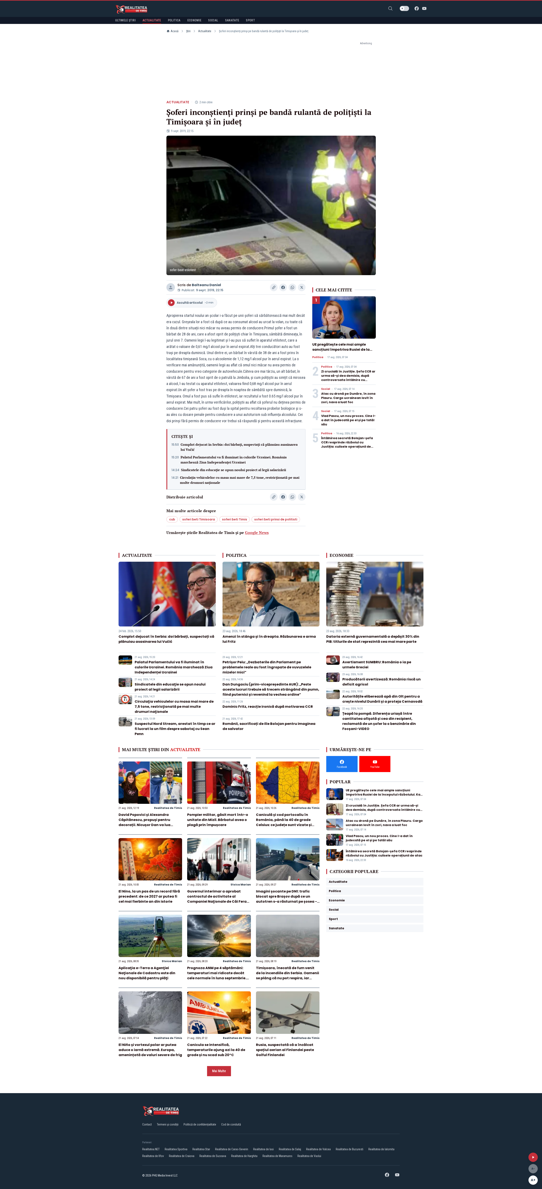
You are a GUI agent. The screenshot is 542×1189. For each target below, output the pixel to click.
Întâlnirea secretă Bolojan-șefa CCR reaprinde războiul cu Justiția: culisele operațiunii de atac (347, 444)
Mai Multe (219, 1071)
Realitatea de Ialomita (381, 1149)
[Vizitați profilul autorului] (170, 287)
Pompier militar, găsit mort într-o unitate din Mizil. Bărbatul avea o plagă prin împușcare (217, 819)
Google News (257, 532)
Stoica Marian (241, 884)
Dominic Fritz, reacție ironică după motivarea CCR (268, 706)
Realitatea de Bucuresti (349, 1149)
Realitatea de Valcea (318, 1149)
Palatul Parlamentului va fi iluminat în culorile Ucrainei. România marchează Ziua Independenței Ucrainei (234, 460)
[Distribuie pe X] (302, 287)
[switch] (404, 8)
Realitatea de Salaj (290, 1149)
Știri (188, 31)
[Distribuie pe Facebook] (283, 287)
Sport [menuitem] (250, 20)
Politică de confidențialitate (200, 1124)
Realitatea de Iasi (263, 1149)
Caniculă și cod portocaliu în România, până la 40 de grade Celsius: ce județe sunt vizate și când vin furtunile (284, 822)
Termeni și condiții (167, 1124)
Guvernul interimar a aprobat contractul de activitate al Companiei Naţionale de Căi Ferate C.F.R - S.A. (218, 899)
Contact (147, 1124)
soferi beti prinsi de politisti (275, 519)
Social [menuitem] (213, 20)
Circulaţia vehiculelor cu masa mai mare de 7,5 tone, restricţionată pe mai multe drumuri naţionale (239, 480)
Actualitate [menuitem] (151, 20)
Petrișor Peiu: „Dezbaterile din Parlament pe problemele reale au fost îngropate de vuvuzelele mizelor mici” (267, 667)
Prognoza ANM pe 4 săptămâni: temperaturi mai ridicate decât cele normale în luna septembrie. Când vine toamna (216, 976)
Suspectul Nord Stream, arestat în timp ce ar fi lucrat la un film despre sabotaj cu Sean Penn (175, 728)
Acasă (174, 31)
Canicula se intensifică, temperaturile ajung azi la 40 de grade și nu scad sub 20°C (216, 1049)
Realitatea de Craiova (181, 1156)
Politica (317, 357)
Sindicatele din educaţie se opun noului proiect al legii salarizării (233, 470)
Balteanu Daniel (206, 285)
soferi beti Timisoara (198, 519)
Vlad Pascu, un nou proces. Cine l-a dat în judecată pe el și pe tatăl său (348, 420)
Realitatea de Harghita (244, 1156)
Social (325, 389)
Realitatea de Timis (168, 808)
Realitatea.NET (151, 1149)
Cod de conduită (231, 1124)
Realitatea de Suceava (212, 1156)
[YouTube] (424, 8)
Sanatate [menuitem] (232, 20)
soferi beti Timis (234, 519)
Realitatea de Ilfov (153, 1156)
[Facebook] (416, 8)
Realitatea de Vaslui (309, 1156)
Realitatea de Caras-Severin (231, 1149)
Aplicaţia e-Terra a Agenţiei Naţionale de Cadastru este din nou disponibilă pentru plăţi (147, 973)
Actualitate (204, 31)
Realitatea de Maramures (277, 1156)
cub (172, 519)
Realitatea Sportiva (176, 1149)
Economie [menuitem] (194, 20)
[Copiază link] (274, 287)
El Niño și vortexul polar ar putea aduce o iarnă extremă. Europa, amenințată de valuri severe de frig (150, 1049)
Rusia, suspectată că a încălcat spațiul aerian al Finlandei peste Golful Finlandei (285, 1049)
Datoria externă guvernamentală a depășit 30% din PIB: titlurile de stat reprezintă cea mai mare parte (372, 639)
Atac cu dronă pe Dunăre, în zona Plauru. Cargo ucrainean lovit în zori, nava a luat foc (348, 398)
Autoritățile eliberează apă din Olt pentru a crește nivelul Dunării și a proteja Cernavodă (382, 699)
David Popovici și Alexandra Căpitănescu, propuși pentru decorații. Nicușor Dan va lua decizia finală (144, 822)
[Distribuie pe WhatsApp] (292, 287)
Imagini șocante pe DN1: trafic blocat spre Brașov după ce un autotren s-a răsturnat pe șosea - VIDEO (286, 899)
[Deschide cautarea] (390, 8)
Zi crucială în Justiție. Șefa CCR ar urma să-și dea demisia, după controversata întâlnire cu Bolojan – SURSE (348, 377)
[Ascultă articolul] (533, 1157)
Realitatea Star (201, 1149)
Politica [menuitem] (174, 20)
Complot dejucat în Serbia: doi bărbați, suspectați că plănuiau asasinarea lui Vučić (239, 447)
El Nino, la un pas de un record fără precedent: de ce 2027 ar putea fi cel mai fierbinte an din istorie (149, 896)
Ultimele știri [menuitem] (125, 20)
